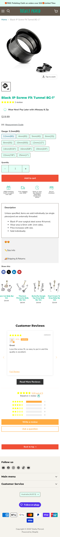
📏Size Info (9, 250)
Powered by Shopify (30, 532)
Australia (28, 494)
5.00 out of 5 (37, 393)
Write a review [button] (30, 422)
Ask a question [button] (30, 428)
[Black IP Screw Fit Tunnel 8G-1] (6, 86)
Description (10, 207)
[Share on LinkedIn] (14, 272)
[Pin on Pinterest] (19, 272)
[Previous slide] (3, 357)
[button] (8, 102)
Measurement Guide (14, 124)
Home (4, 19)
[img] (15, 335)
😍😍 (7, 242)
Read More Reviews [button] (30, 381)
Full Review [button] (14, 371)
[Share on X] (9, 272)
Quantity (5, 163)
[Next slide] (56, 357)
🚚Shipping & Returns (14, 258)
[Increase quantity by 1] (25, 168)
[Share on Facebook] (3, 272)
